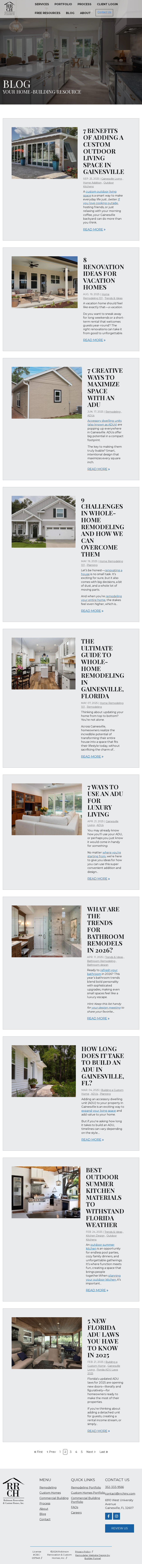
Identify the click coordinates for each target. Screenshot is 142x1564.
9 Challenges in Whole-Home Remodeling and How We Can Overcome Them (102, 526)
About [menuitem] (43, 1508)
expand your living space (98, 1110)
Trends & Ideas (113, 298)
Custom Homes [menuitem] (50, 1492)
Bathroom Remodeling (101, 961)
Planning (92, 565)
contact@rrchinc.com (120, 1493)
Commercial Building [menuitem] (54, 1498)
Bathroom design (97, 964)
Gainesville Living (111, 178)
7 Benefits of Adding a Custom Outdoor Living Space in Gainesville (103, 151)
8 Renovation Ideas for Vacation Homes (103, 273)
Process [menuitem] (44, 1503)
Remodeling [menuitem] (48, 1487)
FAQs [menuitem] (74, 1507)
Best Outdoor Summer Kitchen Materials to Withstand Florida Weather (105, 1197)
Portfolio (63, 4)
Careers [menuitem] (76, 1512)
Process (84, 4)
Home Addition (92, 182)
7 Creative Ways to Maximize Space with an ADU (105, 387)
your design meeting (106, 1007)
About (85, 13)
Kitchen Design (95, 1235)
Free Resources (47, 13)
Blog (70, 13)
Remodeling (113, 411)
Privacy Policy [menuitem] (83, 1551)
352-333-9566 (114, 1487)
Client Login (107, 4)
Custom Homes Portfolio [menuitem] (88, 1492)
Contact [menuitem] (45, 1519)
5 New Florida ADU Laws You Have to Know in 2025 (103, 1337)
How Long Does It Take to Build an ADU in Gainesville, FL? (102, 1065)
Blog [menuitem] (42, 1514)
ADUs (90, 415)
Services (42, 4)
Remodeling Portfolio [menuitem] (86, 1487)
